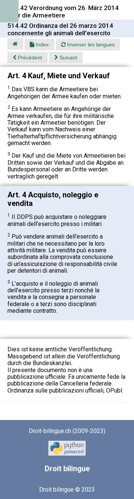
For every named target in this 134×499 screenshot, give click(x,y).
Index (41, 44)
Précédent (29, 57)
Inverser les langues (90, 44)
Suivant (67, 57)
